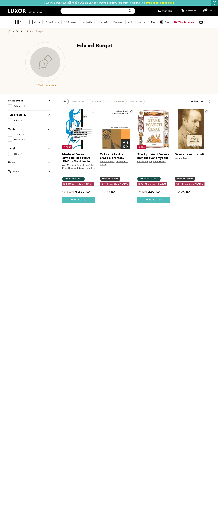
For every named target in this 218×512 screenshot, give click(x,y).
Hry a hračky (86, 22)
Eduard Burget (84, 168)
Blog (153, 22)
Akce (167, 22)
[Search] (130, 10)
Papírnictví (118, 22)
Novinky (96, 101)
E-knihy (37, 22)
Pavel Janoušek (84, 165)
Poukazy (72, 22)
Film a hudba (103, 22)
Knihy (22, 22)
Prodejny (142, 22)
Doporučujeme (116, 101)
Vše (64, 101)
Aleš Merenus (69, 165)
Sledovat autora (47, 85)
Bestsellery (79, 101)
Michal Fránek (69, 168)
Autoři (19, 31)
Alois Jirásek (159, 161)
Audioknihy (54, 22)
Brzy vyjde (136, 101)
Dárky (130, 22)
